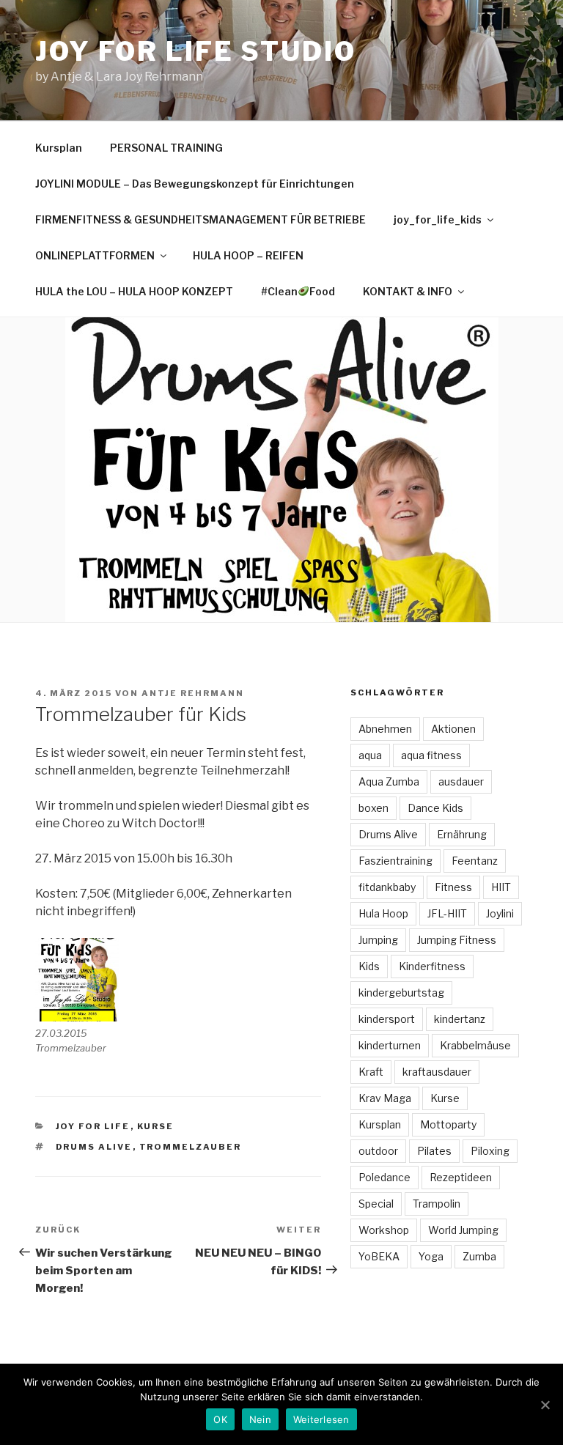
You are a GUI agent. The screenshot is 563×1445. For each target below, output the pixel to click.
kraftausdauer (436, 1071)
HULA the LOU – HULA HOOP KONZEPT (134, 291)
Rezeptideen (461, 1177)
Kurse (155, 1126)
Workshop (383, 1230)
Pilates (434, 1151)
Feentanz (475, 860)
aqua (370, 755)
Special (376, 1203)
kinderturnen (389, 1045)
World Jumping (463, 1230)
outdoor (378, 1151)
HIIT (501, 887)
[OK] (544, 1404)
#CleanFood (298, 291)
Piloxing (490, 1151)
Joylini (500, 913)
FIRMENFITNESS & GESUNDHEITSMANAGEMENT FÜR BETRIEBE (200, 219)
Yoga (431, 1256)
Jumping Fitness (456, 940)
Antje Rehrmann (192, 693)
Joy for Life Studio (195, 51)
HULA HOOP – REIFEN (248, 255)
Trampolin (436, 1203)
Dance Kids (435, 808)
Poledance (384, 1177)
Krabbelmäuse (475, 1045)
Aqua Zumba (388, 781)
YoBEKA (379, 1256)
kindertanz (459, 1019)
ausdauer (461, 781)
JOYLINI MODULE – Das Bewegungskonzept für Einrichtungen (194, 183)
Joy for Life (93, 1126)
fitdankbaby (387, 887)
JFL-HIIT (447, 913)
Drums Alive (94, 1147)
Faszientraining (395, 860)
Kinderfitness (432, 966)
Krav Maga (384, 1098)
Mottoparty (448, 1124)
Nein (260, 1419)
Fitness (453, 887)
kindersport (386, 1019)
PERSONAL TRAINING (166, 147)
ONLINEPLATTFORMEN (95, 255)
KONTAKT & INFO (407, 291)
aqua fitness (431, 755)
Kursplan (58, 147)
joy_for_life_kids (438, 219)
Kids (369, 966)
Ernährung (462, 834)
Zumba (479, 1256)
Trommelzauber (190, 1147)
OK (220, 1419)
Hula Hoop (383, 913)
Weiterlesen (321, 1419)
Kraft (370, 1071)
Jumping (378, 940)
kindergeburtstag (401, 992)
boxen (373, 808)
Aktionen (453, 728)
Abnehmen (385, 728)
